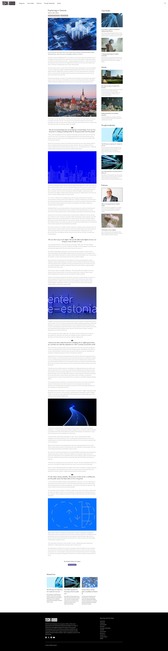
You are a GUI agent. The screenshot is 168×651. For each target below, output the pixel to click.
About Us (102, 633)
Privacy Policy (103, 636)
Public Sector (64, 15)
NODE (101, 638)
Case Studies (30, 3)
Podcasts (39, 3)
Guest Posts (103, 631)
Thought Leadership (49, 3)
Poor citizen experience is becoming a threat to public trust (71, 591)
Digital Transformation (54, 15)
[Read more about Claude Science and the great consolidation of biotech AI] (90, 582)
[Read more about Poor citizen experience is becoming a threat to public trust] (72, 582)
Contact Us (102, 635)
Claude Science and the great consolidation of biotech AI (89, 591)
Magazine (22, 3)
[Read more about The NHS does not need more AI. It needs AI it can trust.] (55, 582)
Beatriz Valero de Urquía (73, 561)
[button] (165, 3)
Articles (59, 3)
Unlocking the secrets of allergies (108, 230)
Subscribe (102, 621)
